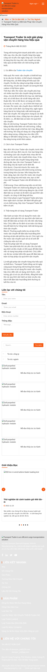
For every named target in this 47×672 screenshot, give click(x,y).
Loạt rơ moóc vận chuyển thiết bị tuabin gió (21, 615)
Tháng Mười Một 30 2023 (16, 46)
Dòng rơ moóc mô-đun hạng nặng (16, 603)
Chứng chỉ (6, 587)
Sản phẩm (6, 575)
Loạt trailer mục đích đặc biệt (14, 623)
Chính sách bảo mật (32, 668)
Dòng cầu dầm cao (10, 607)
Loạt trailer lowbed (10, 619)
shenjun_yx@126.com (21, 649)
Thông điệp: (7, 321)
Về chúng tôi (7, 571)
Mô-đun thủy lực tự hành (30, 373)
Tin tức (5, 583)
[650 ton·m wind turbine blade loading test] (23, 484)
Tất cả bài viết (18, 19)
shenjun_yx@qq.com (20, 652)
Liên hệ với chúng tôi (11, 591)
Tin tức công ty (13, 354)
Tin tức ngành (33, 19)
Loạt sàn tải (7, 611)
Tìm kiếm (38, 345)
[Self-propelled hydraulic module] (10, 373)
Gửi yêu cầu (7, 335)
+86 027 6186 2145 (12, 644)
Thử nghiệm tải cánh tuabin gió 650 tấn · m (23, 500)
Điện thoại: (6, 312)
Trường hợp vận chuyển (12, 579)
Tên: (4, 295)
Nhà (7, 19)
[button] (19, 525)
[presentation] (3, 489)
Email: (4, 303)
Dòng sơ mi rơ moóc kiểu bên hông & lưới (20, 631)
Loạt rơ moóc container (12, 627)
